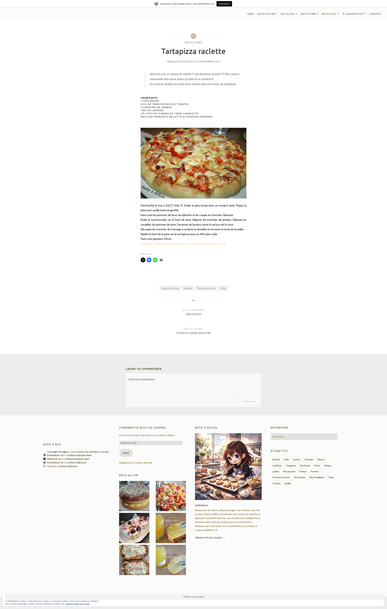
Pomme (315, 471)
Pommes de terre (206, 288)
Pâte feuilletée (316, 477)
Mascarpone (289, 471)
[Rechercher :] (304, 436)
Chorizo (321, 459)
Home (250, 14)
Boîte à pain (308, 14)
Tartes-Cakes (193, 42)
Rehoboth (52, 458)
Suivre (126, 452)
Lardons (188, 288)
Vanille (288, 483)
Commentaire (249, 401)
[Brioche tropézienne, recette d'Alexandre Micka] (134, 496)
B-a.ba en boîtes (353, 14)
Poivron (303, 471)
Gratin (317, 465)
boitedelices (185, 61)
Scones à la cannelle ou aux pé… (93, 451)
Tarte (223, 288)
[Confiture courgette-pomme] (171, 560)
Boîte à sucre (266, 14)
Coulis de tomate (170, 288)
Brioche (276, 459)
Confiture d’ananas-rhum (79, 455)
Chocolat (308, 459)
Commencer (224, 4)
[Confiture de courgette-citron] (171, 528)
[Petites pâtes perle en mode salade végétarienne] (171, 496)
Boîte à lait (329, 14)
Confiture (277, 465)
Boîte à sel (288, 14)
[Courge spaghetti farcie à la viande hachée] (134, 560)
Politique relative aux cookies (77, 604)
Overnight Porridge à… (58, 451)
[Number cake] (134, 528)
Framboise (305, 465)
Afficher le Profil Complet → (210, 537)
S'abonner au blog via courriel (142, 427)
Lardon (275, 471)
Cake (286, 459)
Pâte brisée (299, 477)
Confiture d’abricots (76, 462)
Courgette (291, 465)
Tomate (276, 483)
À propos (375, 14)
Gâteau (327, 465)
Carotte (296, 459)
